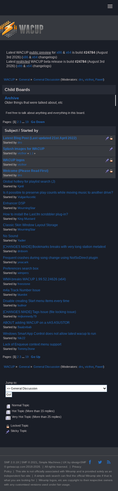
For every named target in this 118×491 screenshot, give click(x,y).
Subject (11, 130)
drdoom (23, 251)
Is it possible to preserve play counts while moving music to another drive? (58, 192)
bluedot (22, 294)
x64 (68, 52)
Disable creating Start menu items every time (36, 301)
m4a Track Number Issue (21, 290)
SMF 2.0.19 (11, 462)
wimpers (23, 273)
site (24, 471)
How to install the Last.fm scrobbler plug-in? (35, 214)
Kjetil (21, 186)
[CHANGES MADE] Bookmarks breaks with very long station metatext (54, 247)
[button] (110, 6)
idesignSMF (78, 462)
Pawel (99, 79)
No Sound (10, 236)
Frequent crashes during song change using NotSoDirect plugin (50, 258)
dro (81, 79)
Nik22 (21, 338)
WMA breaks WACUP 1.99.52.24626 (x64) (34, 279)
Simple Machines (49, 462)
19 (27, 122)
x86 (59, 52)
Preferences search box (20, 268)
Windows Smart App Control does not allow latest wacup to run (49, 334)
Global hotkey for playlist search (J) (29, 181)
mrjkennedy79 (27, 316)
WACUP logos (14, 160)
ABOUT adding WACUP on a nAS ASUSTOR (36, 323)
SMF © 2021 (29, 462)
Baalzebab (25, 327)
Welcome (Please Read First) (25, 171)
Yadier (22, 240)
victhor (89, 79)
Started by (29, 130)
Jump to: (11, 382)
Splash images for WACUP (23, 149)
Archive (12, 98)
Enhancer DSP (14, 203)
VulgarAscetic (27, 197)
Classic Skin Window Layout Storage (30, 225)
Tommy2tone (26, 348)
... (23, 122)
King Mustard (26, 218)
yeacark (23, 262)
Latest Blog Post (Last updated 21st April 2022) (40, 138)
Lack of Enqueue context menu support (32, 344)
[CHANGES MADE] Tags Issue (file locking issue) (39, 312)
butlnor (22, 305)
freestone (24, 284)
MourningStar (26, 208)
